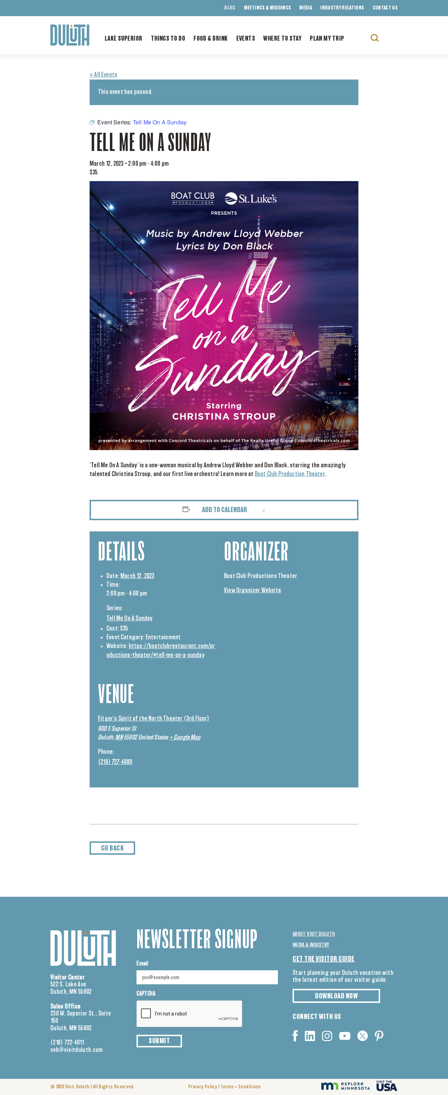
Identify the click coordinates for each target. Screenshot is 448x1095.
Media (305, 8)
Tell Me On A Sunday (129, 618)
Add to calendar (224, 510)
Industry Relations (342, 8)
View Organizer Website (252, 590)
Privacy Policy (202, 1086)
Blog (229, 8)
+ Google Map (184, 738)
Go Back (112, 848)
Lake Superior (123, 39)
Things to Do (168, 39)
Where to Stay (282, 39)
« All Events (103, 75)
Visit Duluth (77, 1086)
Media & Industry (311, 945)
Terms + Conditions (240, 1086)
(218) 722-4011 (67, 1043)
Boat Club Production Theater (290, 474)
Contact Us (385, 8)
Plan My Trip (327, 39)
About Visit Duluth (314, 934)
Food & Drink (210, 39)
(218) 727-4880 (115, 762)
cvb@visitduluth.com (76, 1050)
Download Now (336, 996)
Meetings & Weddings (267, 8)
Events (245, 39)
